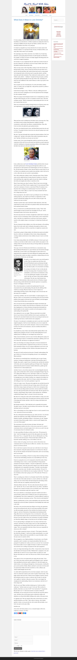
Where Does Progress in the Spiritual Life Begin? (57, 57)
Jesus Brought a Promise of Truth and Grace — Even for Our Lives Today (58, 44)
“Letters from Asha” (58, 36)
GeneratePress (41, 658)
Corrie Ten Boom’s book (31, 164)
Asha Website (31, 15)
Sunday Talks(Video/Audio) (58, 34)
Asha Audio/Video (44, 15)
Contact (50, 15)
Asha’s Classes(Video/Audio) (58, 32)
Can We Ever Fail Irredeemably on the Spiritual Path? (58, 49)
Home (26, 15)
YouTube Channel (58, 35)
